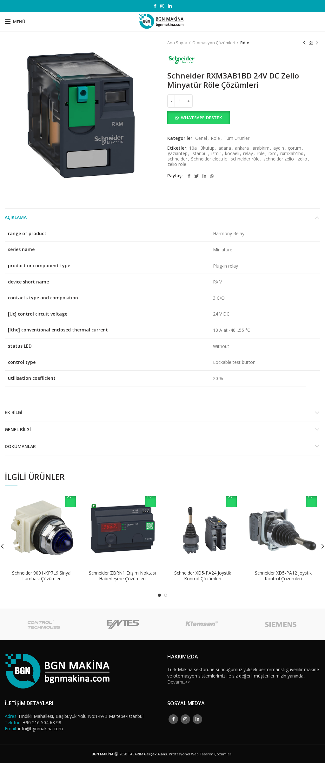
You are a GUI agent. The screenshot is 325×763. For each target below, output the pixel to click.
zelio (302, 159)
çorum (294, 148)
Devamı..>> (178, 682)
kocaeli (232, 153)
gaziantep (178, 153)
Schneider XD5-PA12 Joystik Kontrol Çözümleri (283, 576)
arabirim (261, 148)
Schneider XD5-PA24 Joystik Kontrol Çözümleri (202, 576)
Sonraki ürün (317, 42)
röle (261, 153)
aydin (278, 148)
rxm (272, 153)
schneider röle (245, 159)
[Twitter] (196, 176)
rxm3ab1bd (291, 153)
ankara (242, 148)
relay (248, 153)
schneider (177, 159)
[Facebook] (155, 6)
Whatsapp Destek (201, 117)
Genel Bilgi (18, 429)
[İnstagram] (162, 6)
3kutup (208, 148)
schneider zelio (278, 159)
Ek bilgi (13, 412)
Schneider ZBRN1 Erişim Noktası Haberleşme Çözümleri (122, 576)
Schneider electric (209, 159)
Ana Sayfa (177, 42)
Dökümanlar (20, 446)
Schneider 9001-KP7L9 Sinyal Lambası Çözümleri (41, 576)
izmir (216, 153)
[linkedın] (170, 6)
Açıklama (16, 217)
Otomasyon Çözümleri (213, 42)
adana (224, 148)
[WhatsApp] (212, 176)
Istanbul (199, 153)
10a (193, 148)
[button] (243, 117)
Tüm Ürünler (236, 138)
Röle (244, 42)
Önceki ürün (304, 42)
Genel (201, 138)
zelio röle (177, 164)
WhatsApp (70, 501)
